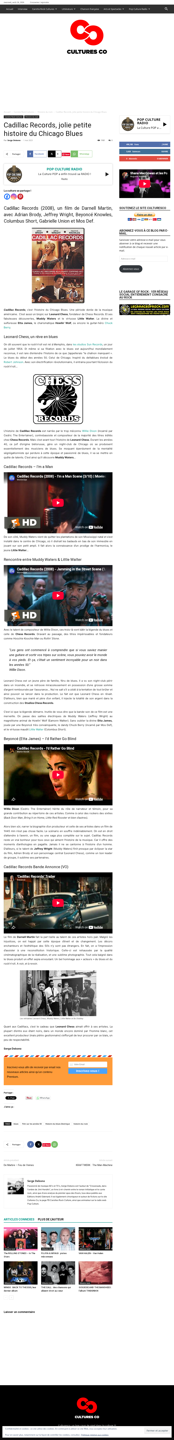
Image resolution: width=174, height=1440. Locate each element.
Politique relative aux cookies (95, 1434)
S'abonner (162, 158)
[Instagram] (14, 197)
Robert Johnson (13, 362)
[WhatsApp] (54, 1144)
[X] (38, 1144)
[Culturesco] (87, 34)
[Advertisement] (87, 81)
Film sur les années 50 (32, 1124)
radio (64, 178)
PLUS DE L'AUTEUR (51, 1219)
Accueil (9, 9)
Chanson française (89, 9)
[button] (166, 9)
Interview (22, 9)
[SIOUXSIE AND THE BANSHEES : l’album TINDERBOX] (95, 1273)
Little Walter (36, 729)
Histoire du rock (45, 111)
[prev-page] (6, 1297)
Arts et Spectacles (112, 9)
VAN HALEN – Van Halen (91, 1253)
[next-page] (11, 1297)
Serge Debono (14, 140)
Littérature (67, 9)
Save (67, 154)
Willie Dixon (89, 431)
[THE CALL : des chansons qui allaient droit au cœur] (58, 1273)
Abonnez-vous (131, 268)
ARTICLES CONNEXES (19, 1219)
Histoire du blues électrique (57, 1124)
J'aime (165, 144)
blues (16, 1124)
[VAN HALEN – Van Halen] (95, 1238)
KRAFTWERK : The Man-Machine (94, 1165)
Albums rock (10, 1249)
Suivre (164, 151)
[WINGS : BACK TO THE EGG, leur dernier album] (21, 1273)
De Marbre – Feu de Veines (19, 1165)
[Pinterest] (20, 197)
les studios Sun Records (87, 344)
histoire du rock (81, 1124)
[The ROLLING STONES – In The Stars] (21, 1238)
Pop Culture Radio (138, 9)
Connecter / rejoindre (39, 2)
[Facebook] (7, 197)
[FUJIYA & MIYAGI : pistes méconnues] (58, 1238)
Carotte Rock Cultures (43, 9)
